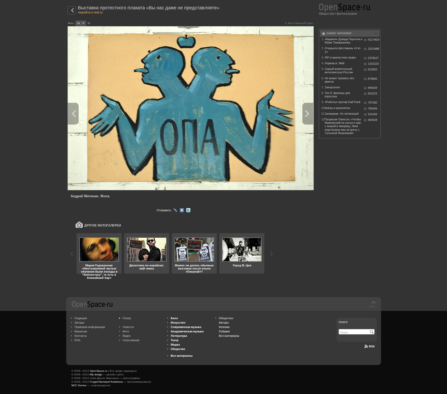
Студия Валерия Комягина (106, 381)
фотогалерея (347, 14)
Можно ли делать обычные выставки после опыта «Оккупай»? (194, 268)
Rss (372, 346)
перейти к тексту (90, 12)
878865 (372, 78)
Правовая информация (89, 327)
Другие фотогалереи (102, 225)
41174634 (373, 39)
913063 (372, 69)
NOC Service (79, 385)
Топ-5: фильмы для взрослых (337, 94)
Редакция (80, 318)
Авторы (79, 322)
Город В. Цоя (242, 265)
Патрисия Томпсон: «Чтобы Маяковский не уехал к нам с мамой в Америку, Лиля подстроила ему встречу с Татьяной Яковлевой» (343, 126)
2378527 (373, 58)
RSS (77, 340)
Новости (128, 327)
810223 (372, 93)
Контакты (80, 335)
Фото (126, 331)
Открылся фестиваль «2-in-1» (343, 50)
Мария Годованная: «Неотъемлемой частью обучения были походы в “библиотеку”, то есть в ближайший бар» (99, 271)
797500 (372, 102)
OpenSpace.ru (98, 370)
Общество (326, 14)
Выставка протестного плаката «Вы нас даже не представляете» (148, 7)
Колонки (224, 327)
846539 (372, 87)
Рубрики (224, 331)
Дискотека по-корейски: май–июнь (146, 267)
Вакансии (80, 331)
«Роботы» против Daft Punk (343, 102)
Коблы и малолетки (337, 108)
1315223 (373, 63)
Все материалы (229, 335)
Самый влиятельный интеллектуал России (339, 70)
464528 (372, 119)
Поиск (343, 322)
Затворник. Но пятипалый (342, 113)
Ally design (96, 374)
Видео (127, 335)
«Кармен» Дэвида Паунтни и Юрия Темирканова (343, 41)
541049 (372, 114)
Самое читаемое (339, 33)
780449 (372, 108)
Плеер (127, 318)
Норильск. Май (334, 63)
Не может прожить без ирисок (339, 80)
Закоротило (332, 87)
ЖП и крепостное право (340, 57)
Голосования (131, 340)
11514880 (373, 48)
